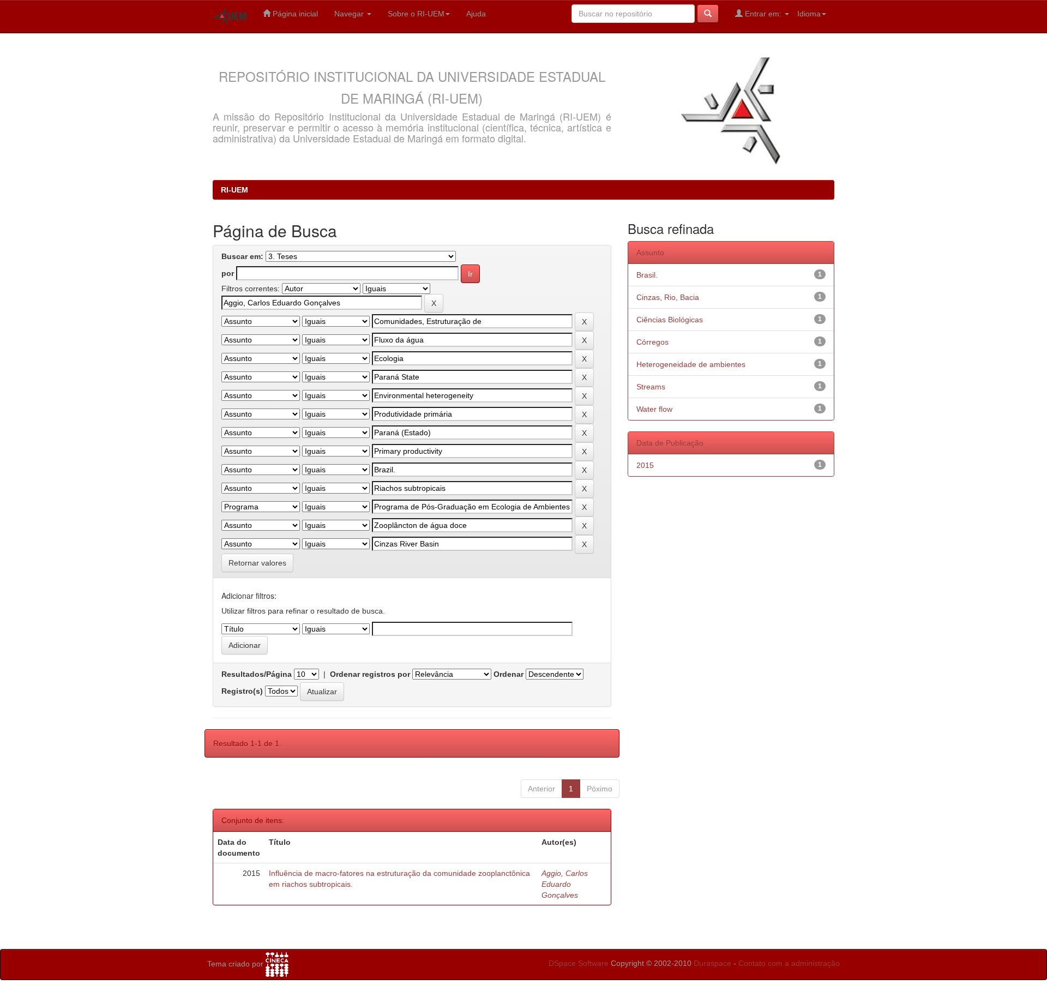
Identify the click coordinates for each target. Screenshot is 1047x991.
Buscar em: (242, 256)
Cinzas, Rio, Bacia (667, 297)
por (227, 273)
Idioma (809, 13)
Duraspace (712, 963)
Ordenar (509, 674)
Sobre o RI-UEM (416, 13)
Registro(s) (242, 691)
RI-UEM (234, 189)
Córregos (652, 342)
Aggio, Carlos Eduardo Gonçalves (564, 884)
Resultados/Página (256, 674)
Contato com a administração (789, 963)
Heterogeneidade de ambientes (690, 364)
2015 (645, 465)
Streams (650, 386)
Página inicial (294, 13)
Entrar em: (763, 13)
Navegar (350, 13)
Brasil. (647, 275)
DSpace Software (579, 963)
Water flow (654, 409)
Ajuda (476, 13)
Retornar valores (257, 562)
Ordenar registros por (370, 674)
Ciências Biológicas (669, 319)
